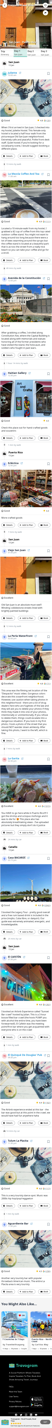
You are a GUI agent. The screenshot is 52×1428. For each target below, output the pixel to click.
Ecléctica (13, 463)
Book (45, 156)
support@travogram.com (19, 1406)
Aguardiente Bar (18, 1223)
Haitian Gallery (17, 373)
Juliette (13, 72)
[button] (7, 53)
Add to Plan (27, 156)
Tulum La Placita (18, 1140)
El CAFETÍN (15, 956)
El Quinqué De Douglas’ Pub (25, 1055)
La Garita (14, 758)
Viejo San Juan (17, 550)
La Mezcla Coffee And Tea (24, 173)
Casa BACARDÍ (17, 857)
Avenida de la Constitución (25, 278)
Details (9, 156)
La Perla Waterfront (20, 635)
